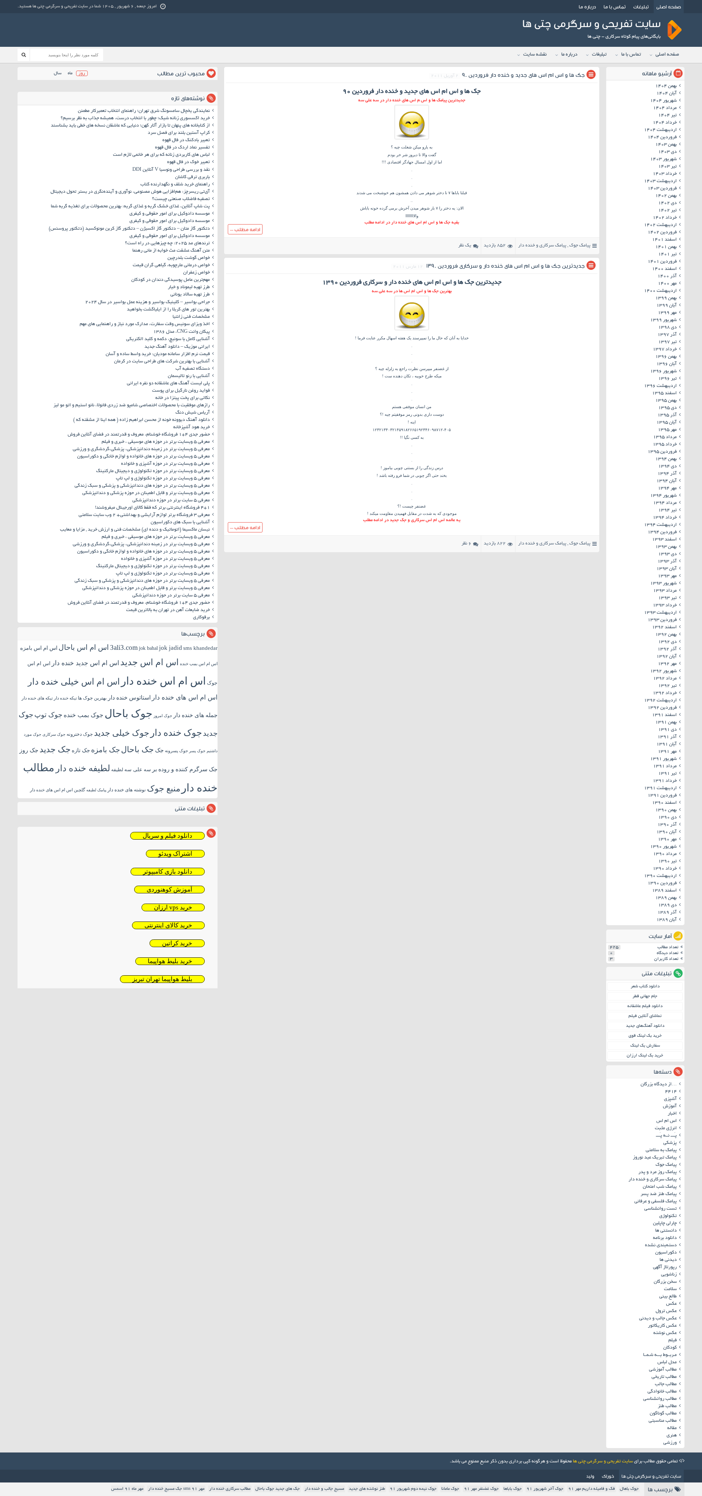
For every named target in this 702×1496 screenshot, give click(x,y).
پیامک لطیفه (96, 790)
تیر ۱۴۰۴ (667, 115)
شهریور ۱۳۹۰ (663, 846)
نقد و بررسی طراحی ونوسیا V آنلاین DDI (171, 170)
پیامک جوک (579, 245)
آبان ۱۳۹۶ (666, 364)
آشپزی (670, 1099)
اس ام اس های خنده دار (185, 697)
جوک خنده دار (176, 732)
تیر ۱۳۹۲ (667, 686)
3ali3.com (124, 647)
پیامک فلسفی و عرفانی (655, 1201)
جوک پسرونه (176, 750)
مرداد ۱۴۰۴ (665, 108)
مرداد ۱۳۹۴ (665, 503)
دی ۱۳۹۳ (667, 554)
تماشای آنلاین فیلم (645, 1016)
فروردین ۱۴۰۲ (662, 232)
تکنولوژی (668, 1216)
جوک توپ (48, 715)
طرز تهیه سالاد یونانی (190, 294)
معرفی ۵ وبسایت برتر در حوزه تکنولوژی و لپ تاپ (163, 478)
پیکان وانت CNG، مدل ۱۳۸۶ (181, 332)
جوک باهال (629, 1488)
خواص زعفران (196, 272)
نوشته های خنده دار (126, 789)
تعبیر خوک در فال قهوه (188, 162)
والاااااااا (411, 216)
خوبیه (419, 376)
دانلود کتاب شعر (645, 986)
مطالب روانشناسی (660, 1399)
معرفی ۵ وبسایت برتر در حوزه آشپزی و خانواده (165, 464)
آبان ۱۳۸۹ (666, 920)
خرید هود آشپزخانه (191, 427)
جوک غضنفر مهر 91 (481, 1488)
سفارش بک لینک (645, 1045)
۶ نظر (466, 543)
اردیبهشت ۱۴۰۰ (660, 291)
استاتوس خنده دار (129, 697)
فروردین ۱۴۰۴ (662, 137)
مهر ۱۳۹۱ (667, 751)
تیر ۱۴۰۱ (667, 254)
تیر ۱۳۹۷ (667, 342)
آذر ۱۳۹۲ (667, 649)
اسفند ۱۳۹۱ (664, 715)
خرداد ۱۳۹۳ (665, 605)
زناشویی (669, 1274)
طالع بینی (668, 1296)
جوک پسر (197, 751)
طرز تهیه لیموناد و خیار (189, 287)
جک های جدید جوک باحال (277, 1488)
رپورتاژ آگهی (665, 1267)
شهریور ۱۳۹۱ (663, 759)
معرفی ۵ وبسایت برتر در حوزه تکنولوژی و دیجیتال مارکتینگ (153, 471)
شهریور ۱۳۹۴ (663, 495)
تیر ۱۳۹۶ (667, 378)
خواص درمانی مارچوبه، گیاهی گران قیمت (171, 265)
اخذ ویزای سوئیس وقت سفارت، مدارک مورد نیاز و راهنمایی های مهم (145, 324)
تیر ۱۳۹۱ (667, 773)
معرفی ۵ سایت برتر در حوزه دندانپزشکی (171, 500)
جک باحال (137, 749)
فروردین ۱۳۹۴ (662, 532)
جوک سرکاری (53, 734)
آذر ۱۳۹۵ (667, 415)
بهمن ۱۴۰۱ (666, 247)
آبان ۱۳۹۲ (666, 656)
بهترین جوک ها (92, 698)
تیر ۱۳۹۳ (667, 598)
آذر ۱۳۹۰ (667, 825)
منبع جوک (163, 788)
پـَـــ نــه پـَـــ (666, 1135)
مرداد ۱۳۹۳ (665, 590)
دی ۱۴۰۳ (667, 152)
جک (159, 750)
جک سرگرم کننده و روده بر (185, 769)
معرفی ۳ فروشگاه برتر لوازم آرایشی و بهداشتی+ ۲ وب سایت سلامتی (144, 515)
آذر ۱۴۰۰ (667, 276)
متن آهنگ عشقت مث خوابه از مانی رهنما (171, 250)
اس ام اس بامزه (38, 648)
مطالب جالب (666, 1384)
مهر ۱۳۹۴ (667, 488)
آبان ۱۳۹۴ (666, 481)
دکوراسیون (666, 1252)
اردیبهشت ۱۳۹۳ (660, 612)
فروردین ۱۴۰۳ (662, 188)
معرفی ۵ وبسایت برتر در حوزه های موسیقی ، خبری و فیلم (156, 442)
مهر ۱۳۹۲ (667, 664)
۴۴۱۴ (671, 1091)
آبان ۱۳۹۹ (666, 305)
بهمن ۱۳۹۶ (666, 356)
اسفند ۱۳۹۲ (664, 627)
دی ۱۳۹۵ (667, 408)
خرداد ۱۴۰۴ (665, 122)
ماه (70, 73)
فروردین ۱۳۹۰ (662, 883)
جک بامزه (105, 750)
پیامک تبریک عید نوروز (655, 1157)
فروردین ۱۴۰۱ (662, 261)
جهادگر (408, 162)
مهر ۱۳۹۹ (667, 313)
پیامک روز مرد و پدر (657, 1172)
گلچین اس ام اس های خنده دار (57, 789)
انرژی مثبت (666, 1128)
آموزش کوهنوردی (169, 889)
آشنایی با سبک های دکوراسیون (180, 522)
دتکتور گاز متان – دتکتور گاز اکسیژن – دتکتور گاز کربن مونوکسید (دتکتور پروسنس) (129, 228)
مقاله (672, 1428)
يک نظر (464, 245)
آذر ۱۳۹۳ (667, 561)
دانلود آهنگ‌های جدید (645, 1026)
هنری (672, 1435)
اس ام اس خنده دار (163, 681)
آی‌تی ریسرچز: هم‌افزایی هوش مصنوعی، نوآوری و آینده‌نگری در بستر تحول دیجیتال (130, 192)
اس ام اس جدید (149, 662)
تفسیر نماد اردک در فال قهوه (182, 147)
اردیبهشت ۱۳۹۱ (660, 788)
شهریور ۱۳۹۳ (663, 583)
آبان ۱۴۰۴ (666, 93)
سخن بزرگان (665, 1282)
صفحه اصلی (668, 7)
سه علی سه (137, 769)
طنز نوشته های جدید (367, 1488)
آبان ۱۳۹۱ (666, 744)
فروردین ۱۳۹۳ (662, 620)
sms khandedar (200, 648)
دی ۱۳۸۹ (667, 905)
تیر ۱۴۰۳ (667, 166)
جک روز (28, 750)
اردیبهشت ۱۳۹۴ (660, 525)
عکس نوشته (665, 1333)
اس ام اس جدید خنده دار (85, 663)
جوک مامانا (450, 1488)
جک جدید (55, 749)
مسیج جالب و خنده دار (324, 1488)
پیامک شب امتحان (660, 1187)
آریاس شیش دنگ (193, 412)
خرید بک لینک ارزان (645, 1055)
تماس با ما (615, 7)
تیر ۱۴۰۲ (667, 210)
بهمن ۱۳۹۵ (666, 400)
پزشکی (670, 1143)
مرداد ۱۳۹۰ (665, 854)
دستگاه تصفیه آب (193, 369)
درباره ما (587, 7)
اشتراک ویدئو (175, 853)
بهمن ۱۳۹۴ (666, 459)
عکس (671, 1304)
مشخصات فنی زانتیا (191, 317)
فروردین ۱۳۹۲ (662, 708)
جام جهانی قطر (645, 996)
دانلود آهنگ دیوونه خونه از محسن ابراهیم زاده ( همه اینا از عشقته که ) (141, 420)
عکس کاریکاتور (662, 1326)
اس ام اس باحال (83, 647)
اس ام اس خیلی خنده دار (74, 681)
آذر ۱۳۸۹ (667, 912)
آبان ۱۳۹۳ (666, 569)
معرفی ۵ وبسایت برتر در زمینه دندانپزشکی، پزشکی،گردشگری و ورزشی (141, 449)
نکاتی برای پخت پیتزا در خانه (182, 398)
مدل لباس (667, 1362)
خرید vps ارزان (173, 907)
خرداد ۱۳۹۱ (665, 781)
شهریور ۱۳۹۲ (663, 671)
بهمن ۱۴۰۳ (666, 144)
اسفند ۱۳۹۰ (664, 803)
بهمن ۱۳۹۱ (666, 722)
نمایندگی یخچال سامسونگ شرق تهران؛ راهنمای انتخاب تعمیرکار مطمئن (144, 111)
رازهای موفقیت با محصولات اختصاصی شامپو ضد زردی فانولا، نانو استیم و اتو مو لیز (131, 405)
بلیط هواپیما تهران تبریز (162, 979)
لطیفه (117, 769)
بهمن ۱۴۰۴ (666, 86)
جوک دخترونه (80, 734)
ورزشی (670, 1443)
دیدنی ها (668, 1260)
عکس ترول (666, 1311)
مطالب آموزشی (663, 1369)
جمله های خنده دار (195, 715)
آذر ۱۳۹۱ (667, 737)
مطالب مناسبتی (663, 1421)
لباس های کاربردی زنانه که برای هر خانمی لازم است (161, 155)
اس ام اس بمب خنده (199, 663)
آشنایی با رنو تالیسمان (189, 376)
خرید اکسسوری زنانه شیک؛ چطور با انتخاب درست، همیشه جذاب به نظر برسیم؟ (135, 118)
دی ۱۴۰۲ (667, 203)
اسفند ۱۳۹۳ (664, 539)
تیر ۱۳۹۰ (667, 861)
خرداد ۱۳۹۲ (665, 693)
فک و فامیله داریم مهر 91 (591, 1488)
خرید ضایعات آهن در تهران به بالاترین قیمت (168, 610)
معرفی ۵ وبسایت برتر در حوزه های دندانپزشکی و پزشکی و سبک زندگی (142, 486)
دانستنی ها (666, 1230)
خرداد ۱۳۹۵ (665, 444)
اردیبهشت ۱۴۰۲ (660, 225)
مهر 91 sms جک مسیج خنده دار (176, 1488)
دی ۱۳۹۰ (667, 817)
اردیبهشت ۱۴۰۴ (660, 130)
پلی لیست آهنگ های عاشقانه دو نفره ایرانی (168, 383)
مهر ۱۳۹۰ (667, 839)
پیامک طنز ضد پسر (659, 1194)
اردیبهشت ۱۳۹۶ (660, 386)
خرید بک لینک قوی (645, 1035)
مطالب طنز (667, 1406)
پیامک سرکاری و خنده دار (542, 245)
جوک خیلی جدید (121, 733)
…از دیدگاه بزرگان (659, 1084)
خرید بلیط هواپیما (170, 961)
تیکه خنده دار (65, 698)
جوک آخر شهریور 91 (544, 1488)
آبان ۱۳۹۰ (666, 832)
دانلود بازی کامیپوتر (167, 871)
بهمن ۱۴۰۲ (666, 196)
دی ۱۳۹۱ (667, 729)
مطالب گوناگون (663, 1413)
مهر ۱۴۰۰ (667, 283)
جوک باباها (512, 1488)
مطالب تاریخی (664, 1377)
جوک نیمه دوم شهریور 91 (413, 1488)
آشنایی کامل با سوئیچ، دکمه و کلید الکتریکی (168, 339)
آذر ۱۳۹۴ (667, 473)
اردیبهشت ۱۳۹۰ (660, 876)
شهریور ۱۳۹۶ (663, 371)
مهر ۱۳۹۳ (667, 576)
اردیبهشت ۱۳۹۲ (660, 700)
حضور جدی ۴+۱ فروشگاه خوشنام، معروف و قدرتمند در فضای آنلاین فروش (139, 434)
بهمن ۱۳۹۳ (666, 547)
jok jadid (170, 647)
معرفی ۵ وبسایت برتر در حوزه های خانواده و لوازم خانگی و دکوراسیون (143, 456)
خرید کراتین (177, 943)
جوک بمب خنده (83, 715)
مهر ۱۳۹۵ (667, 430)
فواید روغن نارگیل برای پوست (181, 390)
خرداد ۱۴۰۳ (665, 174)
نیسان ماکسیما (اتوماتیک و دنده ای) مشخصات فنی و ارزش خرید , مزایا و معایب (135, 529)
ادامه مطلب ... (245, 229)
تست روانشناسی (660, 1209)
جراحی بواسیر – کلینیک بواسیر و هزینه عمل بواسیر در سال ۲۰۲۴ (147, 302)
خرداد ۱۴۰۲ (665, 218)
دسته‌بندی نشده (661, 1245)
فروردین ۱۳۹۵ (662, 452)
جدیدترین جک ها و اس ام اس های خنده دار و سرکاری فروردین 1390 (505, 265)
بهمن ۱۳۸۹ (666, 898)
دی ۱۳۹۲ (667, 642)
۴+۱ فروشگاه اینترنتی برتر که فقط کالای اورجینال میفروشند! (152, 507)
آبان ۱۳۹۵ (666, 422)
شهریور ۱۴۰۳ (663, 159)
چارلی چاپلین (665, 1223)
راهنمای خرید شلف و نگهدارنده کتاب (175, 184)
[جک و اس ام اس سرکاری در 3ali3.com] (411, 139)
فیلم (672, 1340)
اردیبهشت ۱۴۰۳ (660, 181)
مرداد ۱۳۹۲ (665, 678)
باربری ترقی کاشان (192, 177)
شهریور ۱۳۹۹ (663, 320)
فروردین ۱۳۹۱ (662, 795)
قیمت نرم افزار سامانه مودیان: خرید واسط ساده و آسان (158, 354)
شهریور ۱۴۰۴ (663, 100)
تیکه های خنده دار (37, 698)
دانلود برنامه (665, 1238)
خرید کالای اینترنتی (168, 925)
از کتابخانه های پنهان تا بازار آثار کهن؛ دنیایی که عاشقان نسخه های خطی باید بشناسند (130, 125)
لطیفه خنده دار (83, 768)
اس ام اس (666, 1121)
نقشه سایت (535, 54)
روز (82, 73)
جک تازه (81, 750)
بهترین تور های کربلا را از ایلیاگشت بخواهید (168, 309)
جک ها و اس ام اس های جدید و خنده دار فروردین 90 (523, 74)
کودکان (670, 1347)
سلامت (670, 1289)
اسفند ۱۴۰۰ (664, 269)
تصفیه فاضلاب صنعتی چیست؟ (181, 199)
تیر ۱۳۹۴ (667, 510)
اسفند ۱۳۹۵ (664, 393)
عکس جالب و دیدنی (658, 1318)
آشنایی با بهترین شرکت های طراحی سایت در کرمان (162, 361)
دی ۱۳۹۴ (667, 466)
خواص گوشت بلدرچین (188, 258)
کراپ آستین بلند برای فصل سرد (179, 133)
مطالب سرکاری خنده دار (229, 1488)
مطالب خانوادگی (662, 1391)
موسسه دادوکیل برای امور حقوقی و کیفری (169, 213)
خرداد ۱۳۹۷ (665, 349)
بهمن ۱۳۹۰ (666, 810)
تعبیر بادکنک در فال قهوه (186, 140)
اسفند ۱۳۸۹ (664, 890)
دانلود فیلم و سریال (167, 835)
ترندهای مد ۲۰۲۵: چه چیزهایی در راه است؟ (167, 243)
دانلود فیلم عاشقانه (645, 1006)
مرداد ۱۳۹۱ (665, 766)
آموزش (670, 1106)
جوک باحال (128, 713)
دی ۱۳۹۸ (667, 327)
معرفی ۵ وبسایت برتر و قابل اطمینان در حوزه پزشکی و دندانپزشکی (146, 493)
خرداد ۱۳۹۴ (665, 517)
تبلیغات (641, 7)
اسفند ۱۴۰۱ (664, 239)
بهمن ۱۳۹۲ (666, 634)
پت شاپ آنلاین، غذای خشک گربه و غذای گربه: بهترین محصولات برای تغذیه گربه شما (130, 206)
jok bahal (148, 648)
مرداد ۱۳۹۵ (665, 437)
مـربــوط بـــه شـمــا (660, 1355)
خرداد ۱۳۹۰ (665, 868)
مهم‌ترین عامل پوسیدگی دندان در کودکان (170, 280)
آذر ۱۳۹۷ (667, 335)
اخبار (672, 1113)
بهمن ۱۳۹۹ (666, 298)
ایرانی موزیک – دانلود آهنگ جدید (177, 347)
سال (57, 73)
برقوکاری (201, 617)
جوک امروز (163, 715)
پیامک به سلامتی (661, 1150)
